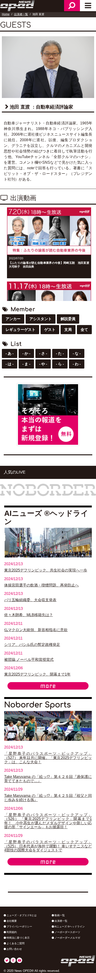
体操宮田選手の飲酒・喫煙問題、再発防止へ (41, 585)
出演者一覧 (21, 14)
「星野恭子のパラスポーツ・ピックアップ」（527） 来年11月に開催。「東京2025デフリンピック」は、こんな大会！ (48, 758)
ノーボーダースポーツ (67, 932)
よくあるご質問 (15, 943)
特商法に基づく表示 (18, 937)
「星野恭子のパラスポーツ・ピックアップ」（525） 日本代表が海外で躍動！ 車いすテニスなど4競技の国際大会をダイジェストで (48, 846)
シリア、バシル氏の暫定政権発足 (32, 645)
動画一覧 (59, 915)
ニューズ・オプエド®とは (21, 915)
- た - (60, 353)
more (48, 686)
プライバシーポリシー (19, 926)
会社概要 (11, 920)
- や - (43, 364)
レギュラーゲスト (20, 330)
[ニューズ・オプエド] (17, 5)
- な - (77, 353)
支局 (68, 330)
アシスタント (40, 319)
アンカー (13, 319)
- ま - (26, 364)
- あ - (10, 353)
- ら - (60, 364)
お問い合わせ (14, 949)
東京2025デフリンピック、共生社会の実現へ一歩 (45, 570)
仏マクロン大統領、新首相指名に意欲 (36, 630)
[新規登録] (48, 414)
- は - (10, 364)
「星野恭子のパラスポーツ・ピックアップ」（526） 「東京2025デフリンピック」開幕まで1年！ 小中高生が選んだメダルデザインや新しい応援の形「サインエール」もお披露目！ (48, 821)
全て (84, 330)
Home (6, 14)
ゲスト (49, 330)
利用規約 (11, 932)
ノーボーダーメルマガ (67, 937)
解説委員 (68, 319)
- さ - (43, 353)
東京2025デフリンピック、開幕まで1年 (37, 674)
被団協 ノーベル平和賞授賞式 (29, 660)
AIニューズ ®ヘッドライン (69, 926)
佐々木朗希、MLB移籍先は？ (28, 615)
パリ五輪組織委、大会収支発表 (30, 600)
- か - (26, 353)
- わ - (77, 364)
